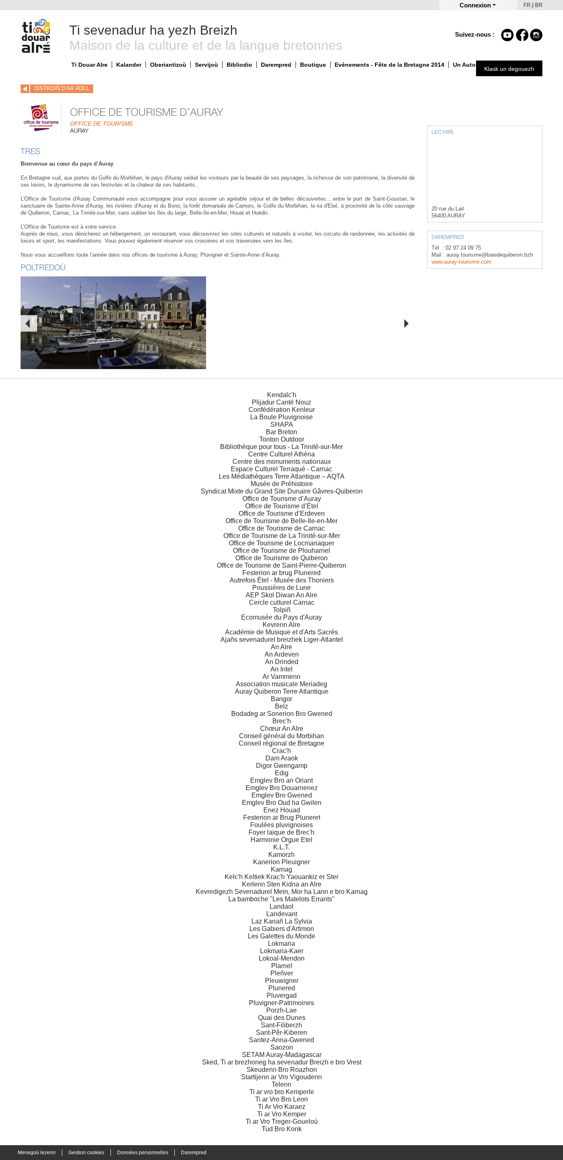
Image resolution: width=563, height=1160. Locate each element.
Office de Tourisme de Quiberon (281, 557)
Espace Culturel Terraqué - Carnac (281, 468)
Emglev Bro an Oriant (281, 780)
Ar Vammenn (281, 676)
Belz (281, 706)
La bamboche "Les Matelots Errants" (281, 899)
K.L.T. (281, 847)
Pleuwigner (281, 980)
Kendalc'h (281, 394)
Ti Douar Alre (89, 64)
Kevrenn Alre (281, 624)
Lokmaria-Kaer (281, 950)
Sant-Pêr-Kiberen (281, 1032)
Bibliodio (239, 64)
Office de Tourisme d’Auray (281, 498)
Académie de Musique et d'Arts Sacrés (281, 632)
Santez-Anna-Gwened (281, 1039)
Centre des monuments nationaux (281, 461)
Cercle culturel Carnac (281, 602)
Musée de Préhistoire (282, 483)
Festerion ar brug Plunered (281, 572)
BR (538, 5)
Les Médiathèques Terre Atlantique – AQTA (282, 476)
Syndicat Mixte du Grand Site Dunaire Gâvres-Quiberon (282, 491)
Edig (282, 772)
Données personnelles (142, 1152)
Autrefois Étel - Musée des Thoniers (282, 580)
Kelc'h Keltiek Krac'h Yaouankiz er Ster (281, 876)
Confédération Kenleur (282, 409)
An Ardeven (282, 654)
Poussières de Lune (281, 587)
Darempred (276, 64)
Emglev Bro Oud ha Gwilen (281, 802)
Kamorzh (281, 854)
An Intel (281, 669)
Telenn (281, 1084)
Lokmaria (281, 943)
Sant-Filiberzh (281, 1025)
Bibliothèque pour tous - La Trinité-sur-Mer (281, 446)
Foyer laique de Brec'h (281, 832)
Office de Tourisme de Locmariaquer (281, 543)
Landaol (281, 906)
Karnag (281, 869)
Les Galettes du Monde (281, 936)
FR (526, 5)
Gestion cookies (86, 1152)
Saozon (281, 1047)
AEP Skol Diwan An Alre (281, 595)
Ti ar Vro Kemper (281, 1114)
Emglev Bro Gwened (281, 795)
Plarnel (281, 965)
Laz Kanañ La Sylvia (281, 921)
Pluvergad (282, 995)
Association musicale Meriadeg (281, 684)
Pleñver (281, 973)
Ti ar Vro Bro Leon (281, 1099)
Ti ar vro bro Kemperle (281, 1091)
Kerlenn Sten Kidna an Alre (281, 884)
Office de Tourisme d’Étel (281, 506)
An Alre (281, 646)
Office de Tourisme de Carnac (281, 528)
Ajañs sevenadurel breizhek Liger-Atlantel (282, 639)
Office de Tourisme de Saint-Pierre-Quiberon (281, 565)
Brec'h (281, 721)
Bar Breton (281, 431)
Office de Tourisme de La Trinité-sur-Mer (281, 535)
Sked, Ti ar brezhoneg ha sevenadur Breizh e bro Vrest (281, 1062)
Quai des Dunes (281, 1017)
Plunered (281, 988)
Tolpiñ (282, 609)
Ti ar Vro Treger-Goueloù (282, 1121)
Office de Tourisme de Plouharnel (281, 550)
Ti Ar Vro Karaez (281, 1106)
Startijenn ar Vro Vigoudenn (281, 1076)
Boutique (313, 64)
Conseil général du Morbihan (281, 735)
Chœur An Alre (281, 728)
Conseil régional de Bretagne (281, 743)
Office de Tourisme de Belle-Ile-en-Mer (281, 520)
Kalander (128, 64)
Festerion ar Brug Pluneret (281, 817)
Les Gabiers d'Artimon (281, 928)
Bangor (281, 698)
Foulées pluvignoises (281, 824)
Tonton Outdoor (281, 439)
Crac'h (281, 750)
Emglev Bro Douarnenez (282, 787)
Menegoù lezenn (37, 1152)
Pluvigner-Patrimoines (281, 1002)
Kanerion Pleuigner (281, 861)
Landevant (281, 913)
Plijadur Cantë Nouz (281, 402)
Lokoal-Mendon (282, 958)
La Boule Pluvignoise (281, 417)
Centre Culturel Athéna (281, 454)
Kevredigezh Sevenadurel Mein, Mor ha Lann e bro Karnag (282, 891)
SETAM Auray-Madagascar (281, 1054)
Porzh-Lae (281, 1010)
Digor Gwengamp (281, 765)
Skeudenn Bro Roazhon (281, 1069)
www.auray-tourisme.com (461, 262)
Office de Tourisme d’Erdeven (282, 513)
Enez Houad (281, 810)
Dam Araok (281, 758)
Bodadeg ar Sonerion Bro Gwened (281, 713)
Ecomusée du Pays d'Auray (281, 617)
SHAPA (281, 424)
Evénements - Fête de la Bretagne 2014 (389, 64)
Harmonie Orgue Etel (281, 839)
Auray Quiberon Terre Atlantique (281, 691)
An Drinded (281, 661)
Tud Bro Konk (282, 1128)
